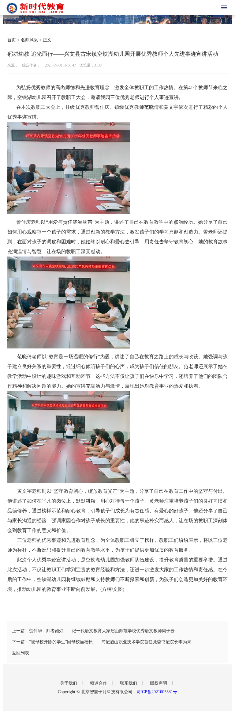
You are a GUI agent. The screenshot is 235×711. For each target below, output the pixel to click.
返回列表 (20, 653)
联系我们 (129, 683)
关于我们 (69, 683)
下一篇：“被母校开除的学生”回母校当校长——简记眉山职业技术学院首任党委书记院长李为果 (101, 642)
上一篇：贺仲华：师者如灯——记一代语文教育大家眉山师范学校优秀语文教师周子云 (93, 631)
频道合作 (99, 683)
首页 (11, 40)
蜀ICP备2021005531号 (156, 692)
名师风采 (29, 40)
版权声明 (159, 683)
